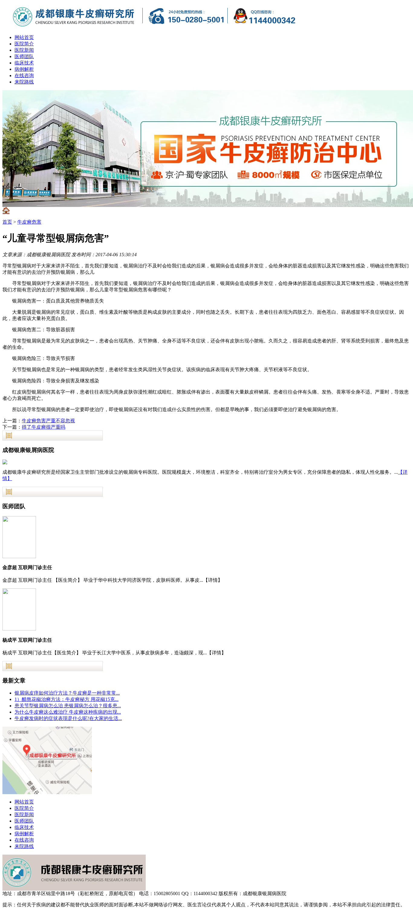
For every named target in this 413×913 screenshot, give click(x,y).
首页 (7, 221)
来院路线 (24, 81)
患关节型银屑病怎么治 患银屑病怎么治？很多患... (68, 705)
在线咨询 (24, 75)
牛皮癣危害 (29, 221)
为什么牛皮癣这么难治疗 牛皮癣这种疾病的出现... (68, 712)
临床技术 (24, 62)
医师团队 (24, 56)
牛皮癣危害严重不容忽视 (48, 420)
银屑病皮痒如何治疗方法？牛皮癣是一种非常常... (67, 692)
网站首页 (24, 37)
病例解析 (24, 69)
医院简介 (24, 43)
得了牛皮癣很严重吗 (43, 427)
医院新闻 (24, 50)
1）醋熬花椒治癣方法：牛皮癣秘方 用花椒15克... (67, 699)
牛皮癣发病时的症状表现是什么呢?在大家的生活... (68, 718)
